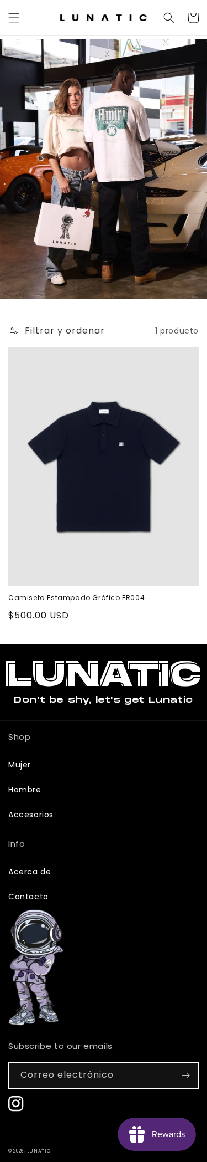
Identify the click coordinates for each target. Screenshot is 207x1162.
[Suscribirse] (185, 1075)
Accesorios (31, 814)
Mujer (19, 764)
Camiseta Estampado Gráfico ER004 (76, 597)
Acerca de (29, 871)
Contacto (28, 896)
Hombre (24, 789)
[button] (14, 18)
